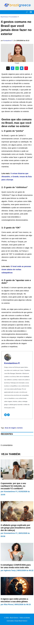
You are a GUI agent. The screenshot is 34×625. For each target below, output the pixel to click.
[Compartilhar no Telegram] (21, 68)
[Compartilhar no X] (8, 68)
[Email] (5, 414)
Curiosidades (13, 16)
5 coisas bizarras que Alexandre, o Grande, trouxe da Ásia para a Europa (16, 176)
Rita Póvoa (8, 604)
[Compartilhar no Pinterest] (26, 68)
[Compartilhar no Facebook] (12, 68)
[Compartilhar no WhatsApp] (17, 68)
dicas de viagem (10, 428)
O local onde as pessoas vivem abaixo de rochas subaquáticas (16, 269)
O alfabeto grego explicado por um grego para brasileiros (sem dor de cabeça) (15, 527)
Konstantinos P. (8, 40)
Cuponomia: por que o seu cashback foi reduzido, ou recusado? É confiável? (13, 486)
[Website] (8, 414)
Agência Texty (10, 570)
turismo (20, 428)
